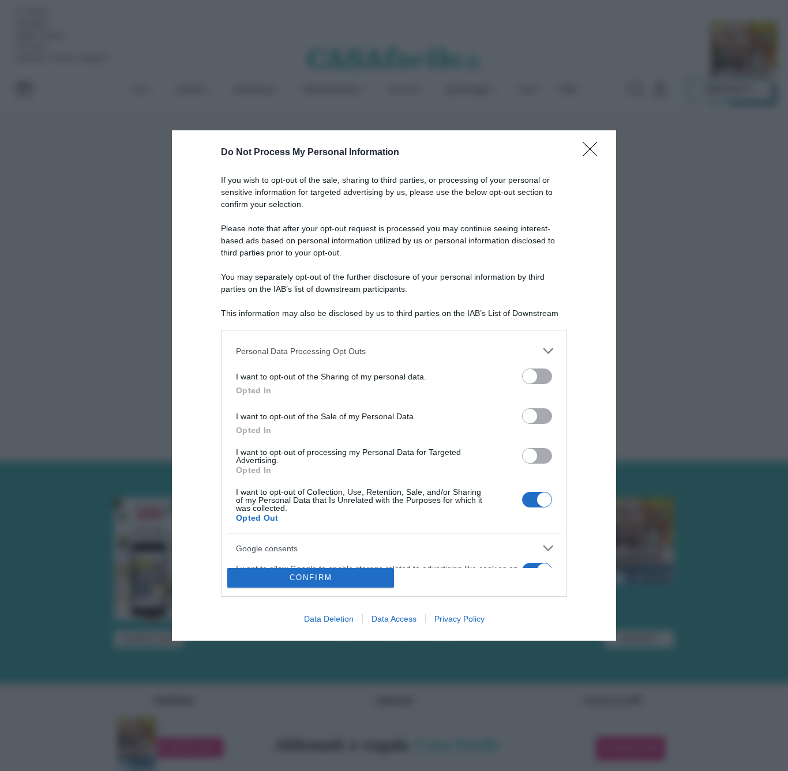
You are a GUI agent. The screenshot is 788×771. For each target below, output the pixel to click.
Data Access (394, 618)
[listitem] (394, 351)
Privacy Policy (459, 618)
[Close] (594, 153)
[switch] (537, 376)
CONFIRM (311, 577)
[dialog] (394, 385)
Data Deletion (329, 618)
